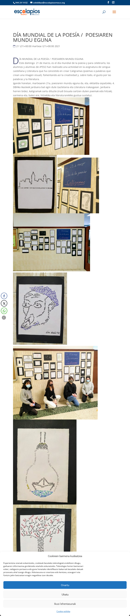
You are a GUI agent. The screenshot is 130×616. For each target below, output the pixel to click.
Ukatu (65, 594)
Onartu (65, 585)
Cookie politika (63, 611)
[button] (4, 318)
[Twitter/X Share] (4, 303)
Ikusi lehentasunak (65, 603)
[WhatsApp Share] (4, 311)
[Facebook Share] (4, 296)
